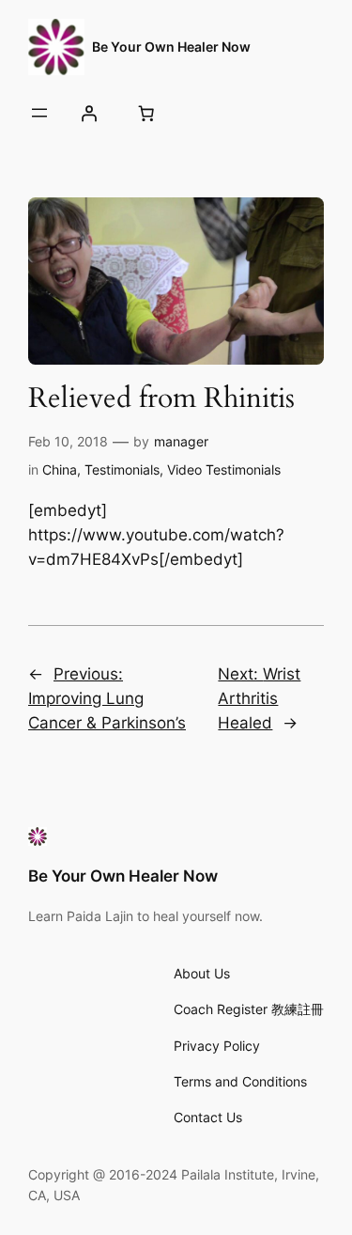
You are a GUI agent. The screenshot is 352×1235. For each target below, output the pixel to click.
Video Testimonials (224, 469)
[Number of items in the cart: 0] (145, 113)
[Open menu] (39, 113)
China (59, 469)
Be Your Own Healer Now (171, 47)
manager (181, 441)
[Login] (88, 113)
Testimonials (122, 469)
